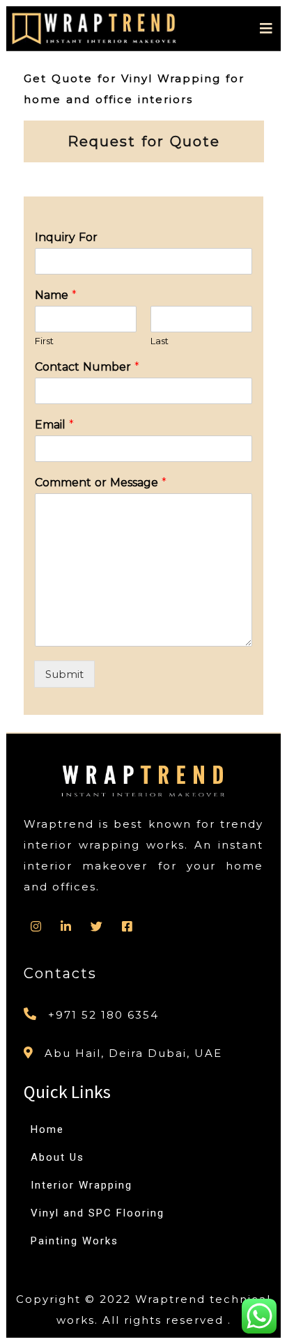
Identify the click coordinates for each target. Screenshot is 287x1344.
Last (159, 340)
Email (54, 424)
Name (56, 295)
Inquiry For (66, 237)
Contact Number (87, 366)
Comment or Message (100, 482)
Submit (64, 674)
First (44, 340)
